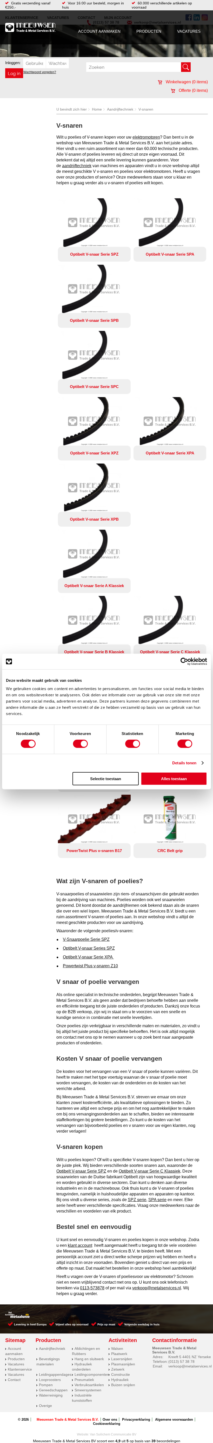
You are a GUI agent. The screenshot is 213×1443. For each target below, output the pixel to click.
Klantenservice (20, 1369)
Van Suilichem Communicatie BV (113, 1434)
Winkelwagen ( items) (186, 82)
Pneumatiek (84, 1380)
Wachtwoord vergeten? (39, 72)
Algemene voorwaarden (174, 1419)
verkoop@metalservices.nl (156, 1288)
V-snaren (145, 109)
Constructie (120, 1374)
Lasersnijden (121, 1359)
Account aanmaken (99, 31)
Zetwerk (117, 1369)
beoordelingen (168, 1441)
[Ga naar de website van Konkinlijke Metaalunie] (17, 1317)
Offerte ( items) (193, 90)
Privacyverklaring (136, 1419)
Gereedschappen (53, 1390)
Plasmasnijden (123, 1364)
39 (153, 1441)
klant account (80, 1245)
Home (97, 109)
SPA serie (157, 1199)
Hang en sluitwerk (89, 1359)
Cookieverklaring (106, 1424)
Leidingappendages (55, 1374)
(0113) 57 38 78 (181, 1361)
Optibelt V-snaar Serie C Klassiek (149, 1171)
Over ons (110, 1419)
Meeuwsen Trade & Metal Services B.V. (68, 1419)
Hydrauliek (120, 1380)
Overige (45, 1406)
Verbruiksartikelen (89, 1385)
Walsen (117, 1348)
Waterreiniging (51, 1395)
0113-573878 (92, 1288)
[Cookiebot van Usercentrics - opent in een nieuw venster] (184, 661)
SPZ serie (137, 1199)
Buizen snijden (123, 1385)
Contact (14, 1380)
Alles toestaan (174, 778)
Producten (148, 31)
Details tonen (184, 763)
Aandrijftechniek (120, 109)
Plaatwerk (119, 1354)
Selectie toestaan (105, 778)
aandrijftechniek (76, 166)
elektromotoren (146, 137)
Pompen (46, 1385)
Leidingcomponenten (92, 1374)
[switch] (80, 744)
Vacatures (189, 31)
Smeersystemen (88, 1390)
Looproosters (50, 1380)
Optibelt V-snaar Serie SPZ (81, 1171)
